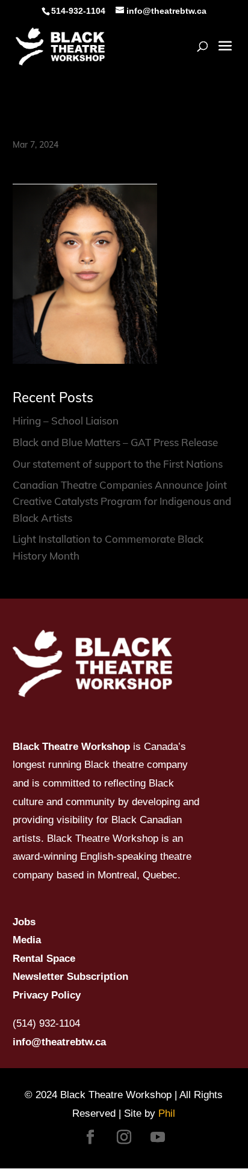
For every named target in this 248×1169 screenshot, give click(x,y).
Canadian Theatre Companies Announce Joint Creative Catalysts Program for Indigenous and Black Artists (122, 501)
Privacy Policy (47, 995)
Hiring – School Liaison (66, 420)
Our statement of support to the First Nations (118, 464)
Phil (166, 1113)
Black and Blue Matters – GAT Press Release (115, 442)
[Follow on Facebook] (90, 1137)
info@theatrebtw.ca (59, 1042)
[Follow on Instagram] (124, 1137)
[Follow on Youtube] (157, 1137)
